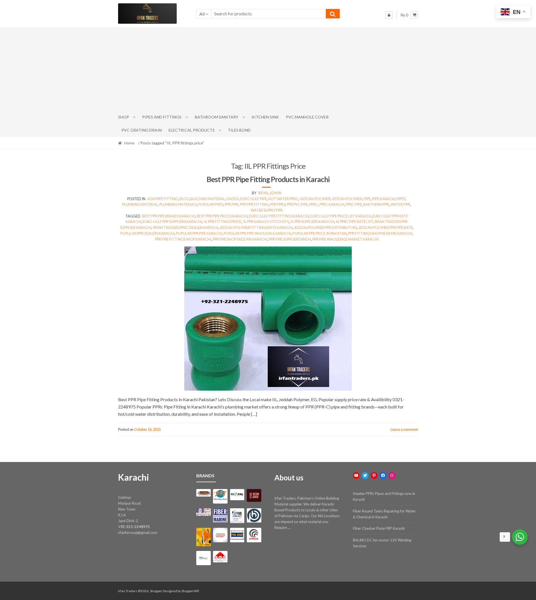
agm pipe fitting (162, 199)
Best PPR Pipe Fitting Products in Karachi (268, 179)
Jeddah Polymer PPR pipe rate (385, 227)
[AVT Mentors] (220, 496)
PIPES (401, 199)
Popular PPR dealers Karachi (147, 233)
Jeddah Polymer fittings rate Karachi (256, 227)
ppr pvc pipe (297, 204)
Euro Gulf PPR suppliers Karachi (172, 221)
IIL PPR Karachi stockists (266, 221)
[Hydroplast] (254, 515)
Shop (123, 117)
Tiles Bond (239, 130)
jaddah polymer (315, 199)
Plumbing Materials (178, 204)
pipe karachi (383, 199)
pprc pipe (354, 204)
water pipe (400, 204)
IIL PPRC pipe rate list (354, 221)
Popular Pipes (210, 204)
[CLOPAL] (237, 494)
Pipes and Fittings (161, 117)
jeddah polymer (347, 199)
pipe (367, 199)
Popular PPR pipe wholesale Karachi (257, 233)
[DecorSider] (254, 495)
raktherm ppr (376, 204)
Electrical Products (192, 130)
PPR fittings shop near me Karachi (380, 233)
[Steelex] (220, 557)
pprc (313, 204)
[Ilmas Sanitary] (203, 537)
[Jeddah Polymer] (220, 535)
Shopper (156, 591)
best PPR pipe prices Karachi (222, 216)
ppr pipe (231, 204)
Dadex (232, 199)
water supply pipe (267, 210)
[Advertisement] (268, 69)
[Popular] (254, 535)
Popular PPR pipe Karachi (199, 233)
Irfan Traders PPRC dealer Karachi (185, 227)
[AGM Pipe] (203, 493)
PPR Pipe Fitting (254, 204)
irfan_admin (269, 193)
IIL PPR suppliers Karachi (312, 221)
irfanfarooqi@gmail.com (137, 532)
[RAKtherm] (203, 558)
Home (129, 143)
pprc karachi (331, 204)
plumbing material (140, 204)
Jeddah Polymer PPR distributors (325, 227)
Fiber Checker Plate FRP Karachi (379, 528)
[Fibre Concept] (237, 515)
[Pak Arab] (237, 535)
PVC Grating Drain (141, 130)
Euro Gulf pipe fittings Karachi (279, 216)
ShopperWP (190, 591)
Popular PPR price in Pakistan (320, 233)
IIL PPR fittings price (222, 221)
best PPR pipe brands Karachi (168, 216)
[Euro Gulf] (203, 512)
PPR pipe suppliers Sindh (290, 239)
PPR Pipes (277, 204)
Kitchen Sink (265, 117)
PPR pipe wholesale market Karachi (345, 239)
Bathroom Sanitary (216, 117)
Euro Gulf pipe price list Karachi (340, 216)
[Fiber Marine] (220, 515)
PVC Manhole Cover (307, 117)
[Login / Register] (389, 14)
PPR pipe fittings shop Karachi (183, 239)
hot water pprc (283, 199)
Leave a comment (404, 429)
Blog (184, 199)
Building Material (207, 199)
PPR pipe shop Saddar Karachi (240, 239)
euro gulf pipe (253, 199)
